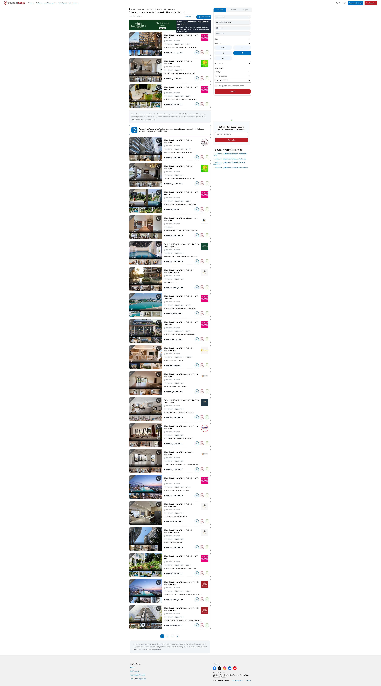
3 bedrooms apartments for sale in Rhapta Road (230, 168)
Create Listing (370, 3)
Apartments (141, 9)
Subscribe (231, 140)
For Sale (30, 3)
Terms (248, 680)
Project (245, 10)
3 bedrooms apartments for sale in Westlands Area (230, 155)
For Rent (38, 3)
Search (232, 91)
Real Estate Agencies (138, 679)
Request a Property (355, 3)
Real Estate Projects (50, 3)
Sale (134, 9)
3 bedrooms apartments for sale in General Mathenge (229, 163)
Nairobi (149, 9)
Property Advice (73, 3)
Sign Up (338, 3)
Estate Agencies (63, 3)
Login (344, 3)
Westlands (156, 9)
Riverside (163, 9)
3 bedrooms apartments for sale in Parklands (229, 159)
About (132, 667)
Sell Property (135, 671)
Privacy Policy (237, 680)
